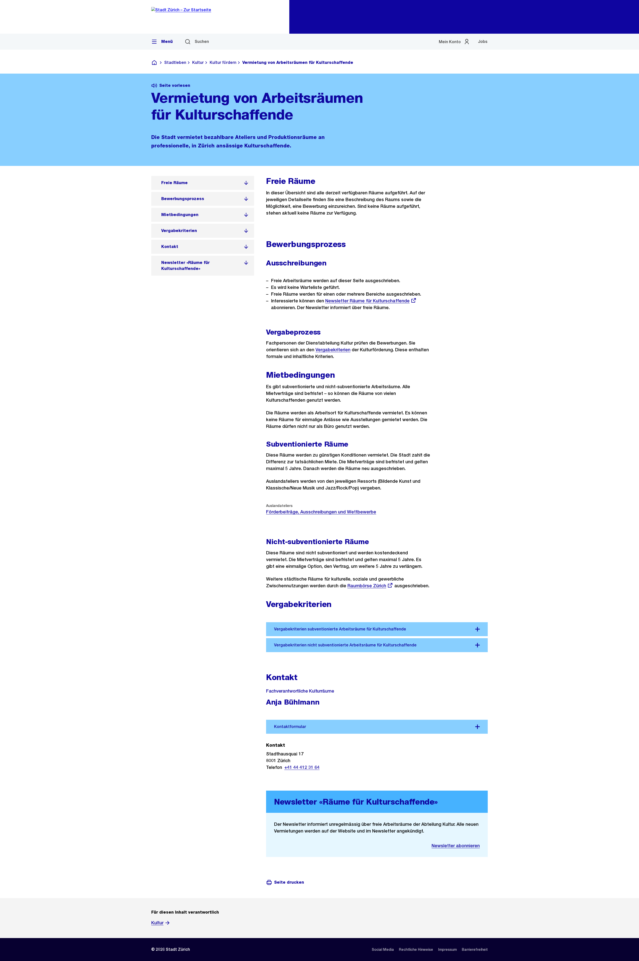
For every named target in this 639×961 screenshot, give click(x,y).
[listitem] (202, 183)
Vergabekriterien (333, 349)
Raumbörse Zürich (366, 585)
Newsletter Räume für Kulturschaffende (367, 300)
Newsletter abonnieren (456, 845)
